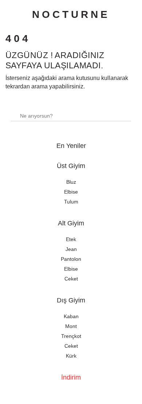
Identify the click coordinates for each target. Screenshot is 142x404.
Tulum (71, 202)
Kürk (71, 356)
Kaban (71, 316)
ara (122, 112)
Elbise (71, 192)
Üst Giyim (71, 165)
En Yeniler (71, 145)
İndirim (71, 377)
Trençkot (71, 336)
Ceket (71, 279)
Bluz (71, 182)
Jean (71, 249)
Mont (71, 326)
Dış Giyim (71, 300)
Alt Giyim (71, 223)
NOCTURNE (71, 14)
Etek (71, 239)
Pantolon (71, 259)
